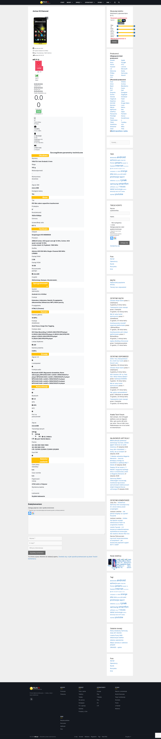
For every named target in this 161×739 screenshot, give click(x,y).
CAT (111, 90)
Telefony (81, 694)
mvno (123, 168)
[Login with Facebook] (29, 513)
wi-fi (119, 191)
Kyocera (112, 105)
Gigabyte (124, 94)
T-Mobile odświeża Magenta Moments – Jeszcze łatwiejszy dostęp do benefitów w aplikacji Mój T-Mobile (119, 460)
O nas (76, 736)
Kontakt (81, 736)
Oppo (123, 111)
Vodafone (113, 124)
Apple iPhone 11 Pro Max (118, 566)
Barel (112, 86)
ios (124, 166)
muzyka (120, 168)
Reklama (117, 708)
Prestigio (113, 116)
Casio (123, 88)
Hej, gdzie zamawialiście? (118, 392)
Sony (111, 75)
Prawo (117, 703)
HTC (122, 64)
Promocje (62, 691)
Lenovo (123, 67)
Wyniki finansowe (120, 694)
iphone (126, 166)
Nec (122, 109)
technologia (119, 189)
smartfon (123, 183)
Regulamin (94, 736)
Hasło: (112, 216)
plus (115, 174)
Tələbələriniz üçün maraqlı (119, 307)
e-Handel (117, 705)
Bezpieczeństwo (64, 720)
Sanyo (123, 116)
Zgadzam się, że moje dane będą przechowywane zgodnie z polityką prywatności (46, 510)
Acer (111, 82)
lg (110, 168)
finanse (112, 163)
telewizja (112, 191)
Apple (123, 60)
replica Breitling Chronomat (119, 341)
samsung (114, 184)
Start (62, 2)
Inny (120, 23)
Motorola (113, 71)
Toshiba (123, 122)
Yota (122, 129)
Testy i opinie (82, 691)
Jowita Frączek (115, 527)
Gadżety (81, 708)
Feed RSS (104, 736)
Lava (122, 105)
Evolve (112, 94)
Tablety (81, 697)
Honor (112, 64)
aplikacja (113, 160)
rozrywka (117, 180)
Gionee (112, 97)
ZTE (111, 77)
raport (122, 177)
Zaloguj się (124, 243)
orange (124, 171)
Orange (99, 691)
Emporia (113, 92)
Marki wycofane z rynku (119, 131)
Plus (98, 700)
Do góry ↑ (128, 736)
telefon (124, 189)
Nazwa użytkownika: (114, 209)
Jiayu (123, 101)
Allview (123, 82)
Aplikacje (62, 726)
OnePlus (113, 111)
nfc (116, 171)
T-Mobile (122, 187)
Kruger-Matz (125, 103)
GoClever (124, 97)
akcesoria (113, 157)
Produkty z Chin (83, 711)
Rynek (100, 2)
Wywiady (117, 700)
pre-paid (123, 174)
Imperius (113, 101)
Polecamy (63, 694)
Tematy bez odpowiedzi (118, 287)
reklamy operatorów (116, 640)
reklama (112, 180)
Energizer (124, 92)
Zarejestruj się (115, 246)
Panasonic (113, 114)
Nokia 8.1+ (111, 565)
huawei (112, 166)
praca (118, 174)
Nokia (123, 71)
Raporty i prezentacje (121, 691)
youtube (119, 194)
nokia (118, 171)
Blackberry (124, 86)
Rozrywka (113, 266)
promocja (114, 176)
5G (97, 703)
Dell (122, 90)
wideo (123, 191)
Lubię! (39, 68)
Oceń (38, 111)
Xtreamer (113, 126)
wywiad (112, 194)
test (117, 191)
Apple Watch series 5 (129, 566)
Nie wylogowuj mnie (116, 224)
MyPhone (113, 109)
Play (98, 694)
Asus (111, 62)
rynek (123, 180)
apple (118, 160)
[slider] (117, 26)
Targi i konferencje (120, 697)
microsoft (115, 168)
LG (111, 69)
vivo (122, 124)
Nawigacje (81, 703)
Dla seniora (82, 700)
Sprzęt (78, 2)
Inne (107, 2)
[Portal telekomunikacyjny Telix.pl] (36, 688)
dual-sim (123, 160)
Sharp (112, 118)
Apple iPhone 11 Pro (121, 566)
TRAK (112, 122)
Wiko (122, 126)
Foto (61, 729)
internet (119, 165)
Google (123, 62)
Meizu (123, 107)
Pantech (124, 114)
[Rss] (31, 699)
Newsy (69, 2)
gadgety (118, 163)
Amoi (112, 84)
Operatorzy (89, 2)
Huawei (112, 67)
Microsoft (124, 69)
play (112, 174)
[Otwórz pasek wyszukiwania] (119, 2)
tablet (112, 189)
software (112, 187)
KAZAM (112, 103)
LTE (98, 705)
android (121, 157)
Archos (123, 84)
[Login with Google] (33, 513)
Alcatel (112, 60)
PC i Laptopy (82, 705)
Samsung (124, 73)
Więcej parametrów (118, 38)
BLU (111, 88)
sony (117, 187)
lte (112, 168)
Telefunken (114, 120)
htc (127, 163)
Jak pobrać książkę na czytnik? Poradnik (119, 514)
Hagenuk (113, 99)
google (124, 163)
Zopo (112, 129)
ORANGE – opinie (116, 647)
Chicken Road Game (117, 300)
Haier (123, 99)
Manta (112, 107)
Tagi (99, 736)
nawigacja (112, 171)
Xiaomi (123, 75)
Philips (112, 73)
